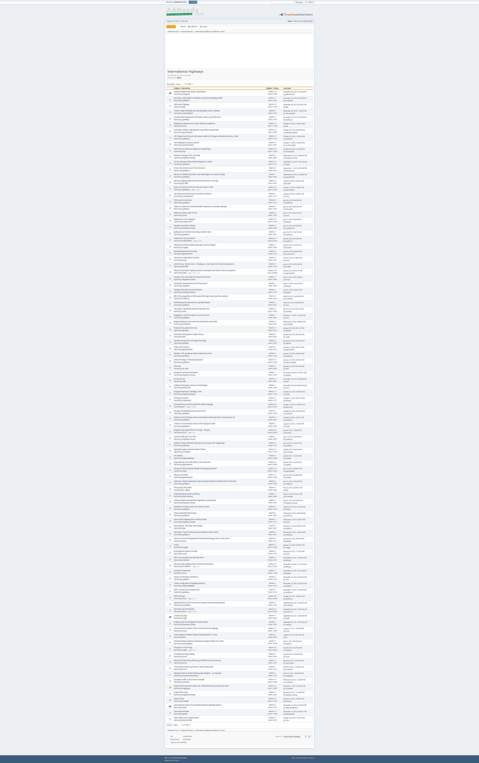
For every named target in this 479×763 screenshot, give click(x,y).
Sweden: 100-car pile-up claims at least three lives (193, 353)
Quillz (184, 273)
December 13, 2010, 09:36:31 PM (294, 711)
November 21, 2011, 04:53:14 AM (295, 577)
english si (288, 528)
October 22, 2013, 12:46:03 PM (294, 136)
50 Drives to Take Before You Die (186, 257)
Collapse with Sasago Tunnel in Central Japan (190, 385)
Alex (184, 337)
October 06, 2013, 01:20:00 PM (294, 149)
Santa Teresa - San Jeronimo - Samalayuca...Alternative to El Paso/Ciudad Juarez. (204, 264)
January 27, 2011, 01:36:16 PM (293, 699)
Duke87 (288, 292)
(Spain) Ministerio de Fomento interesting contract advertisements (199, 602)
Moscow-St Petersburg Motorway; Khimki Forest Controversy (197, 660)
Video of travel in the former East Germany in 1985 (193, 187)
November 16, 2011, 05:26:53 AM (295, 583)
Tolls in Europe (179, 596)
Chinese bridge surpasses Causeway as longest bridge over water (199, 641)
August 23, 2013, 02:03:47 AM (293, 181)
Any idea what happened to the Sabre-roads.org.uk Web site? (197, 117)
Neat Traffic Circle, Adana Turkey (186, 718)
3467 (287, 369)
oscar (287, 215)
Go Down (170, 84)
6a (286, 637)
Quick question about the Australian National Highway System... (198, 705)
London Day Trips (180, 615)
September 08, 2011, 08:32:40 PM (295, 616)
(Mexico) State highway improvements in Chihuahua (193, 564)
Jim (183, 407)
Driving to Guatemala (182, 570)
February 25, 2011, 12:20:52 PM (294, 680)
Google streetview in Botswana (186, 372)
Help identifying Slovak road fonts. (187, 494)
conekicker (289, 676)
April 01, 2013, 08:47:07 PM (292, 290)
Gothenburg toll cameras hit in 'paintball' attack (192, 302)
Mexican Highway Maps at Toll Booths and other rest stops (196, 181)
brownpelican (187, 643)
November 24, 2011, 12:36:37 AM (295, 558)
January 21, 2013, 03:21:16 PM (293, 347)
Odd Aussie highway (181, 104)
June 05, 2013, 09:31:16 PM (292, 271)
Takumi (287, 509)
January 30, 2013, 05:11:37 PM (293, 328)
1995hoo (185, 298)
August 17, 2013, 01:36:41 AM (293, 187)
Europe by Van (179, 379)
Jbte (286, 126)
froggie (185, 247)
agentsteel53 (187, 132)
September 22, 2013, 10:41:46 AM (295, 162)
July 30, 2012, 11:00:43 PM (292, 430)
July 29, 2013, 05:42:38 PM (292, 200)
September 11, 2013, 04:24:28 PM (295, 168)
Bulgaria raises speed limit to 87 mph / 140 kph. (192, 430)
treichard (185, 560)
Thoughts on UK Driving (183, 647)
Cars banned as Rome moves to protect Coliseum (192, 194)
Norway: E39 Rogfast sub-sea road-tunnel (190, 411)
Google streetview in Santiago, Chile (187, 391)
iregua (287, 164)
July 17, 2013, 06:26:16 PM (292, 213)
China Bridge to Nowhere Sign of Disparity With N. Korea (195, 635)
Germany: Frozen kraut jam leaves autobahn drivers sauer (196, 532)
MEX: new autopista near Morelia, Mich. (189, 557)
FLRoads (185, 701)
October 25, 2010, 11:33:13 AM (294, 718)
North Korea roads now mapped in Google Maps (192, 149)
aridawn (288, 477)
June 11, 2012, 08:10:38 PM (292, 481)
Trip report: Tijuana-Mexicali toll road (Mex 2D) (191, 309)
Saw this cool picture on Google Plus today (190, 340)
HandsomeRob (188, 145)
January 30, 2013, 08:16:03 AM (293, 334)
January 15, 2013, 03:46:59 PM (293, 353)
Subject (177, 88)
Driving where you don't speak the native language (193, 404)
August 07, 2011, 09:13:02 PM (293, 635)
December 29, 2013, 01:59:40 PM (294, 92)
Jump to (278, 736)
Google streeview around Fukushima (188, 290)
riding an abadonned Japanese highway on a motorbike (195, 500)
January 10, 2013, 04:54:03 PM (293, 360)
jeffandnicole (289, 94)
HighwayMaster (188, 458)
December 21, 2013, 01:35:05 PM (294, 98)
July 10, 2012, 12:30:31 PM (292, 443)
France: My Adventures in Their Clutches (189, 168)
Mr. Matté (186, 490)
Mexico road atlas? (181, 475)
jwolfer (185, 714)
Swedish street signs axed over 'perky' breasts (191, 507)
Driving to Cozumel (181, 398)
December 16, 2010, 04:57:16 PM (294, 705)
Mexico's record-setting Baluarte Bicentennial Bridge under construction (202, 538)
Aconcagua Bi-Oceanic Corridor (186, 551)
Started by (185, 88)
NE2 (286, 490)
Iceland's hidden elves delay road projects (190, 91)
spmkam (185, 343)
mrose (287, 280)
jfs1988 (185, 183)
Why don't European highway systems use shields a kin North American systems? (205, 270)
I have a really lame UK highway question (189, 583)
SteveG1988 (289, 152)
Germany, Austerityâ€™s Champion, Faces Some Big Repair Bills (198, 98)
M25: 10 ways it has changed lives (186, 590)
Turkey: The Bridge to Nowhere (186, 577)
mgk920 (288, 343)
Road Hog (288, 407)
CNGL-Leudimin (290, 362)
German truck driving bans (184, 609)
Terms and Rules (301, 758)
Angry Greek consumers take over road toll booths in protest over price (201, 686)
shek (184, 381)
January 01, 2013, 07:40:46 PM (293, 366)
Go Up (169, 725)
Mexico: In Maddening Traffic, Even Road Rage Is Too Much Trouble (199, 174)
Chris (222, 31)
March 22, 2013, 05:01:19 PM (293, 309)
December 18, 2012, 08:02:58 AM (295, 379)
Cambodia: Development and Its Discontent (190, 283)
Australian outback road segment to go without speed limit (196, 130)
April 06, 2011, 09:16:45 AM (292, 654)
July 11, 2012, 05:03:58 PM (292, 437)
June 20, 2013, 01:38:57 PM (292, 258)
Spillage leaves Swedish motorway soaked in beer (193, 232)
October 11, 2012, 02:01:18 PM (294, 398)
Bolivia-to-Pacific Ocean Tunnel (185, 213)
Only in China (179, 698)
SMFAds (167, 760)
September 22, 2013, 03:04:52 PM (295, 155)
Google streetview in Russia (184, 225)
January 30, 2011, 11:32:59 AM (293, 692)
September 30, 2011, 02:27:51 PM (295, 603)
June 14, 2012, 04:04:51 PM (292, 469)
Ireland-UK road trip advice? (184, 238)
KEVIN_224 (186, 388)
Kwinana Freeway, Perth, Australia (187, 155)
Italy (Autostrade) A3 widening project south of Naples (194, 245)
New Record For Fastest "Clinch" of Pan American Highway (196, 628)
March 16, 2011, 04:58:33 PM (293, 673)
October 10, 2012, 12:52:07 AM (294, 405)
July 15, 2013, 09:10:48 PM (292, 226)
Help (293, 758)
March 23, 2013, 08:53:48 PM (293, 296)
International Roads (181, 711)
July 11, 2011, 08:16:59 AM (292, 641)
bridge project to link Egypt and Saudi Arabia (191, 622)
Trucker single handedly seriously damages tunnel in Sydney (197, 111)
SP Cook (185, 368)
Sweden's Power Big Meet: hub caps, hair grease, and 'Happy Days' (199, 443)
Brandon (288, 248)
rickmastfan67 (187, 113)
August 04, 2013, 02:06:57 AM (293, 194)
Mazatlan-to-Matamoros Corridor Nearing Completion (194, 123)
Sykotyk (288, 375)
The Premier (289, 663)
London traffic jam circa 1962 (185, 436)
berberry (288, 701)
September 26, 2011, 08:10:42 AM (295, 609)
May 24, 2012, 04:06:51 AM (292, 488)
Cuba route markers (181, 347)
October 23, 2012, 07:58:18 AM (294, 392)
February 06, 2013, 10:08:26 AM (294, 322)
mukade (288, 458)
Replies (269, 88)
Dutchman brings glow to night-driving (188, 334)
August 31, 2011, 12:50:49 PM (293, 628)
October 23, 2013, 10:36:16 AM (294, 124)
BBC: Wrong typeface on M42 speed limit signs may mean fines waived (201, 296)
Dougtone (186, 94)
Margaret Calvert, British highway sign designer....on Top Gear (198, 673)
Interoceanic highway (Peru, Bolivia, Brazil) (190, 519)
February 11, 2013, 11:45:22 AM (294, 315)
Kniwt (184, 471)
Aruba (176, 545)
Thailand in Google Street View (185, 328)
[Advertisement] (239, 51)
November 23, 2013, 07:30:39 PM (294, 117)
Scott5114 (288, 612)
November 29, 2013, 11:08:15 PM (294, 111)
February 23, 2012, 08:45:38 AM (294, 513)
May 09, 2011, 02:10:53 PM (292, 648)
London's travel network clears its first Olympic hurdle (194, 424)
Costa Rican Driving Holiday (184, 654)
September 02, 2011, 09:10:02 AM (295, 622)
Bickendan (289, 209)
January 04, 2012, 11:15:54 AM (293, 551)
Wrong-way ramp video (183, 487)
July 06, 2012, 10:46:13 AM (292, 449)
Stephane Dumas (188, 158)
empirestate (187, 241)
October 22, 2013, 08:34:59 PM (294, 130)
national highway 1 (291, 708)
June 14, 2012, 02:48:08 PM (292, 475)
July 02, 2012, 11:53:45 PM (292, 462)
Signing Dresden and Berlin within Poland (189, 449)
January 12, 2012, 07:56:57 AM (293, 545)
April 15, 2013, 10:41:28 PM (292, 283)
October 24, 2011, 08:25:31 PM (294, 596)
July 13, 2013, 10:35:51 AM (292, 232)
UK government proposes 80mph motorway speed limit (195, 468)
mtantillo (288, 311)
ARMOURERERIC (188, 586)
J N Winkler (289, 101)
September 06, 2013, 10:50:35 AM (295, 174)
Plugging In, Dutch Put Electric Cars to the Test (191, 315)
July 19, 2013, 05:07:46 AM (292, 207)
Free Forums (175, 760)
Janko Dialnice (187, 496)
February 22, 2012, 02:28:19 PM (294, 519)
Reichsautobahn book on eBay (185, 251)
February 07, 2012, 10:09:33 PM (294, 532)
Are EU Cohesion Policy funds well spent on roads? (193, 162)
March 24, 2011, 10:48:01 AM (293, 667)
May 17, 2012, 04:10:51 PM (292, 494)
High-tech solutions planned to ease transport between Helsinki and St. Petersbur (205, 481)
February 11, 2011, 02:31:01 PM (294, 686)
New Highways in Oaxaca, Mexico (186, 142)
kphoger (288, 222)
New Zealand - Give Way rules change (188, 526)
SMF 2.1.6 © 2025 (170, 758)
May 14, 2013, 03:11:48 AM (292, 277)
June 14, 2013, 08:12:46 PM (292, 264)
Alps (183, 107)
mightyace (186, 688)
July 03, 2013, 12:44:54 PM (292, 245)
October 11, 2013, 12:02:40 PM (294, 143)
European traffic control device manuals (189, 679)
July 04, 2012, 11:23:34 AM (292, 456)
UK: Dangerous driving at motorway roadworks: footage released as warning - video (206, 136)
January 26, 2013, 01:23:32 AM (293, 341)
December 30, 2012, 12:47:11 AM (295, 373)
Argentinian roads (181, 692)
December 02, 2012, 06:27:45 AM (295, 385)
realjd (287, 337)
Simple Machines (181, 758)
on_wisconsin (290, 254)
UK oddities (178, 456)
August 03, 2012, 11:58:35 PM (293, 424)
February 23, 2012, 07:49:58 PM (294, 507)
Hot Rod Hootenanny (190, 676)
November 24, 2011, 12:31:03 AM (295, 564)
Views (276, 88)
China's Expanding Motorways (185, 513)
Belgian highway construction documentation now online (195, 321)
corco (184, 573)
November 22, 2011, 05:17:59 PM (294, 571)
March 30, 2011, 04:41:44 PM (293, 661)
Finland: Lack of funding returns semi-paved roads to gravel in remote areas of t (204, 417)
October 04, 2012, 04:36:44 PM (294, 411)
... (197, 273)
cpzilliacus (186, 100)
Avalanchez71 (187, 222)
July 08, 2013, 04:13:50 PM (292, 239)
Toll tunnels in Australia (182, 200)
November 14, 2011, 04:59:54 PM (294, 590)
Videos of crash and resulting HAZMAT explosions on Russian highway (200, 206)
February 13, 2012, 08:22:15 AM (294, 526)
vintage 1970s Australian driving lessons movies (192, 277)
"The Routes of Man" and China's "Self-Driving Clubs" (194, 667)
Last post (287, 88)
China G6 (177, 366)
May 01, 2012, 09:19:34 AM (292, 500)
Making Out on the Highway (184, 219)
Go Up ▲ (311, 758)
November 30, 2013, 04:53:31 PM (294, 104)
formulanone (289, 171)
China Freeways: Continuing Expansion (188, 360)
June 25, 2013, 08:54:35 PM (292, 251)
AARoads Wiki (307, 21)
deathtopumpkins (291, 132)
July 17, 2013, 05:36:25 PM (292, 219)
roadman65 (186, 400)
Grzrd (184, 126)
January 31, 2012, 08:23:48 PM (293, 539)
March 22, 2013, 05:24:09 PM (293, 303)
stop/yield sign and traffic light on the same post (192, 462)
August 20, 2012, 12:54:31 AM (293, 417)
